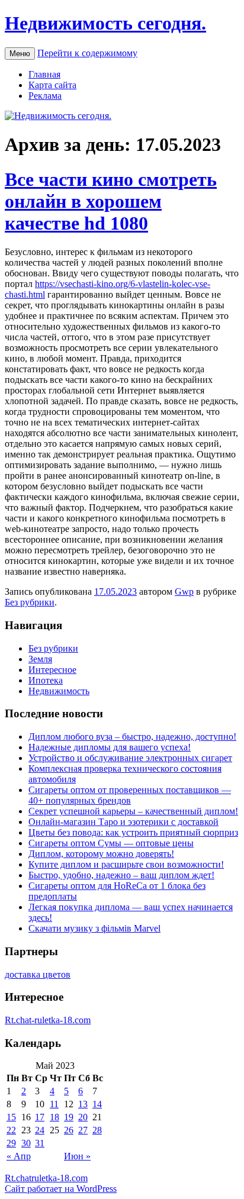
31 (39, 1143)
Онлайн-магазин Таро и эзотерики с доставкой (123, 822)
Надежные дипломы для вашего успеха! (109, 747)
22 (11, 1130)
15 (11, 1117)
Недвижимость (58, 691)
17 (39, 1117)
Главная (44, 74)
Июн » (77, 1156)
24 (39, 1130)
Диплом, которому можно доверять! (101, 854)
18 (54, 1117)
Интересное (52, 670)
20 (83, 1117)
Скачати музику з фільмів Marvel (94, 928)
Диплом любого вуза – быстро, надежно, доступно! (132, 736)
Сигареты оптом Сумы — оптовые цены (111, 843)
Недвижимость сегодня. (105, 23)
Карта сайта (52, 85)
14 (97, 1104)
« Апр (19, 1156)
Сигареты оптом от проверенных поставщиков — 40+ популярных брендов (129, 795)
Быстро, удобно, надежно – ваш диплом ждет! (121, 875)
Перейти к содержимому (87, 53)
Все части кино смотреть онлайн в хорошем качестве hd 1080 (111, 201)
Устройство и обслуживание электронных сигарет (130, 758)
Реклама (45, 96)
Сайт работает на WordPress (61, 1189)
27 (83, 1130)
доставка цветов (37, 974)
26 (68, 1130)
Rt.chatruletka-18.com (46, 1178)
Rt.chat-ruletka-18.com (48, 1020)
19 (68, 1117)
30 (26, 1143)
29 (11, 1143)
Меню (19, 53)
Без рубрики (29, 602)
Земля (40, 659)
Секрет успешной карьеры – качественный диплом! (133, 811)
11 (54, 1104)
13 (83, 1104)
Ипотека (45, 680)
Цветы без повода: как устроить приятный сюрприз (133, 832)
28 (97, 1130)
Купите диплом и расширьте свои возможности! (126, 864)
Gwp (184, 591)
